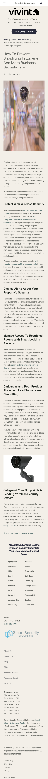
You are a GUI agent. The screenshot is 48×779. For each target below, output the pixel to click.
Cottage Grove (30, 585)
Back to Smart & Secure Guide (19, 533)
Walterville (29, 590)
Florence (28, 561)
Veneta (27, 566)
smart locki (16, 364)
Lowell (10, 576)
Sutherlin (11, 585)
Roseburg (29, 581)
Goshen (28, 600)
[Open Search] (41, 3)
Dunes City (12, 605)
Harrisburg (12, 566)
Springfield (12, 561)
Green (10, 581)
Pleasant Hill (30, 595)
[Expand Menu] (25, 16)
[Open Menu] (4, 3)
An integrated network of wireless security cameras (20, 219)
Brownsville (29, 571)
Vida (10, 571)
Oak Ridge (29, 576)
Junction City (13, 600)
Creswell (11, 595)
